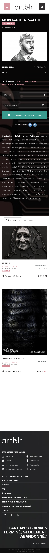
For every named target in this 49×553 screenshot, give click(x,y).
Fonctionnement (10, 480)
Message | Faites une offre (26, 115)
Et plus (33, 469)
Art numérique (11, 465)
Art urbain (34, 465)
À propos (6, 493)
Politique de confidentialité (16, 506)
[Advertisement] (24, 406)
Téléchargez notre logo (14, 498)
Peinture (9, 456)
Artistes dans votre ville (15, 476)
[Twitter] (30, 125)
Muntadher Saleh (9, 266)
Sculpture (34, 461)
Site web (7, 95)
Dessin (8, 461)
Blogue (5, 485)
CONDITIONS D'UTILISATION (14, 502)
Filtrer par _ (12, 220)
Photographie (35, 456)
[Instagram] (35, 125)
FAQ (3, 489)
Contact (6, 510)
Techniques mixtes (13, 469)
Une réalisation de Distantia (24, 551)
